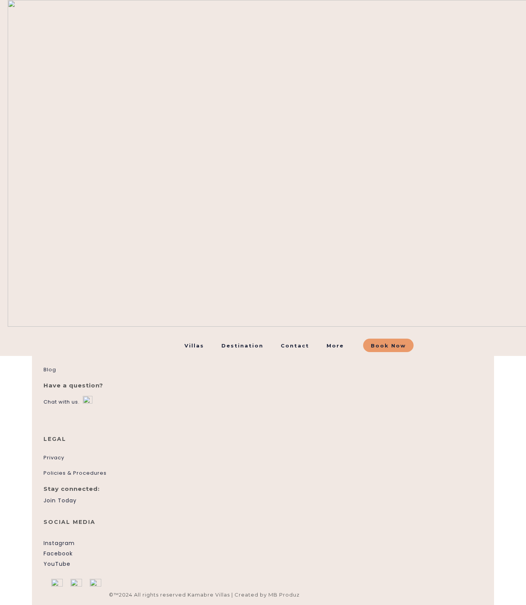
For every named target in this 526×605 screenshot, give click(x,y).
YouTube (57, 564)
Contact (295, 345)
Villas (194, 345)
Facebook (58, 553)
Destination (242, 345)
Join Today (60, 500)
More (335, 345)
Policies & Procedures (75, 473)
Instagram (59, 543)
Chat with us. (62, 402)
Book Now (388, 345)
